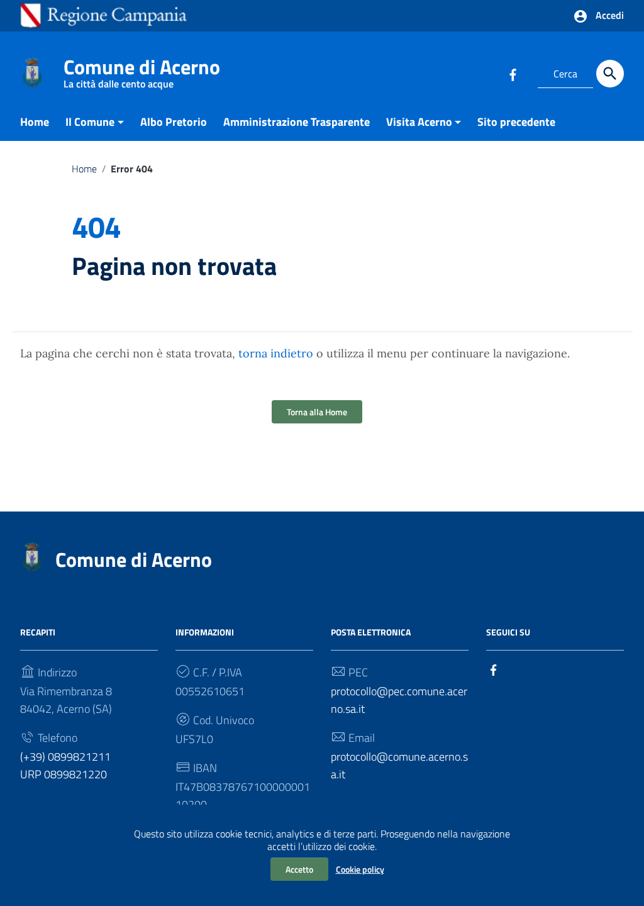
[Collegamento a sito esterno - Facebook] (512, 73)
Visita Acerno (419, 121)
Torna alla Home (317, 411)
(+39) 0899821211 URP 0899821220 (65, 765)
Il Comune (89, 121)
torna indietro (275, 353)
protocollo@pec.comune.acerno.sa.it (399, 700)
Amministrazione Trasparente (296, 121)
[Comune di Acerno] (32, 71)
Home (34, 121)
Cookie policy (360, 869)
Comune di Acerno (142, 69)
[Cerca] (610, 73)
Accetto (299, 869)
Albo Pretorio (173, 121)
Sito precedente (516, 121)
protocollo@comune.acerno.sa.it (399, 765)
